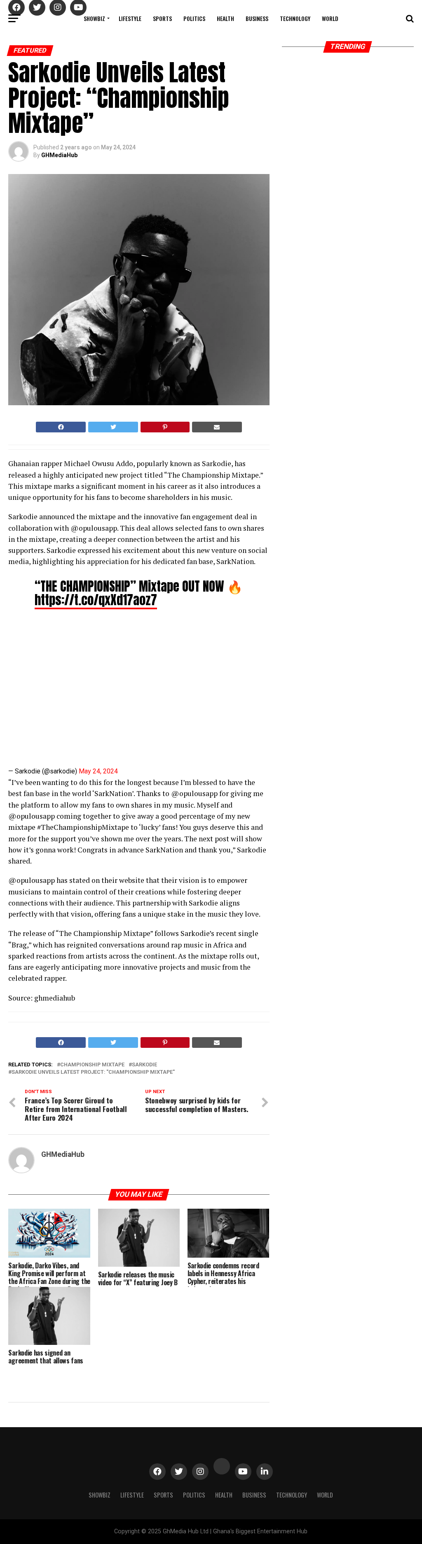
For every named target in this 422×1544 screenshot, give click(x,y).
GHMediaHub (59, 155)
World (330, 18)
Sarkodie (144, 1065)
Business (257, 18)
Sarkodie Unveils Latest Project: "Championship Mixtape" (93, 1072)
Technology (295, 18)
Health (225, 18)
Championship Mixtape (92, 1065)
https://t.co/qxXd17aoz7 (96, 599)
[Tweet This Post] (113, 427)
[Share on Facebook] (61, 427)
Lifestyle (130, 18)
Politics (194, 18)
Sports (162, 18)
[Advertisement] (80, 692)
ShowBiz (94, 18)
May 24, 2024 (98, 771)
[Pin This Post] (165, 427)
